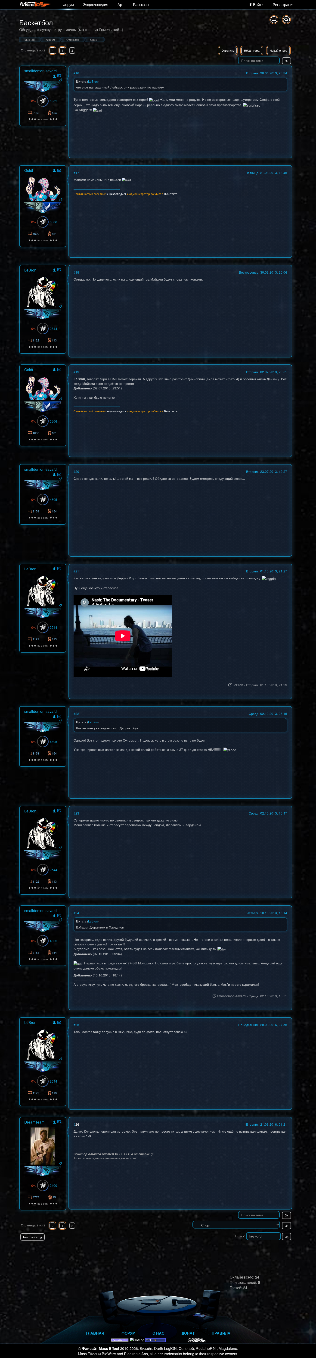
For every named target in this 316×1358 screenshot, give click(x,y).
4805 (53, 101)
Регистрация (283, 4)
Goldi (28, 170)
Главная (95, 1333)
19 (77, 372)
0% (33, 101)
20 (77, 471)
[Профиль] (54, 77)
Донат (188, 1333)
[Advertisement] (238, 1250)
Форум (68, 4)
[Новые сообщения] (273, 19)
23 (77, 813)
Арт (121, 4)
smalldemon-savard (40, 70)
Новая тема (252, 50)
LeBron (30, 270)
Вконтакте (170, 194)
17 (77, 172)
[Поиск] (286, 19)
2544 (53, 328)
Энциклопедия (95, 4)
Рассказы (141, 4)
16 (77, 73)
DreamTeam (34, 1122)
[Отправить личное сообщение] (59, 75)
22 (77, 713)
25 (77, 1024)
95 (54, 1197)
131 (54, 233)
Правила (221, 1333)
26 (77, 1124)
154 (54, 113)
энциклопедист (116, 194)
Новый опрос (278, 50)
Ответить (228, 50)
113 (54, 340)
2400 (53, 1185)
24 (77, 912)
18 (77, 272)
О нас (158, 1333)
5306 (53, 222)
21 (77, 571)
